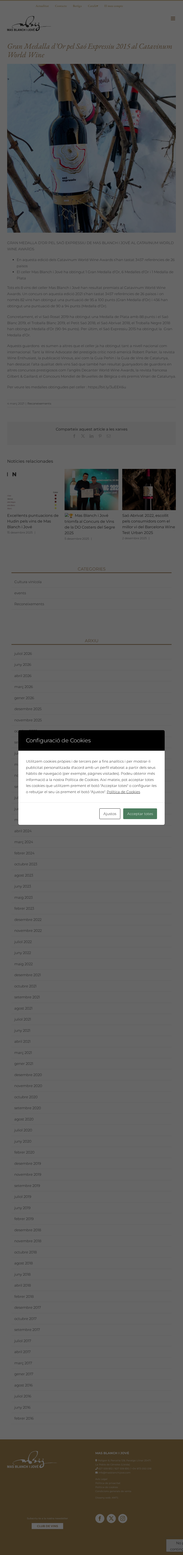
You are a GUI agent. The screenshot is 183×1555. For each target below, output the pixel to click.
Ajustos (109, 813)
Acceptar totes (140, 813)
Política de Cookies (123, 792)
